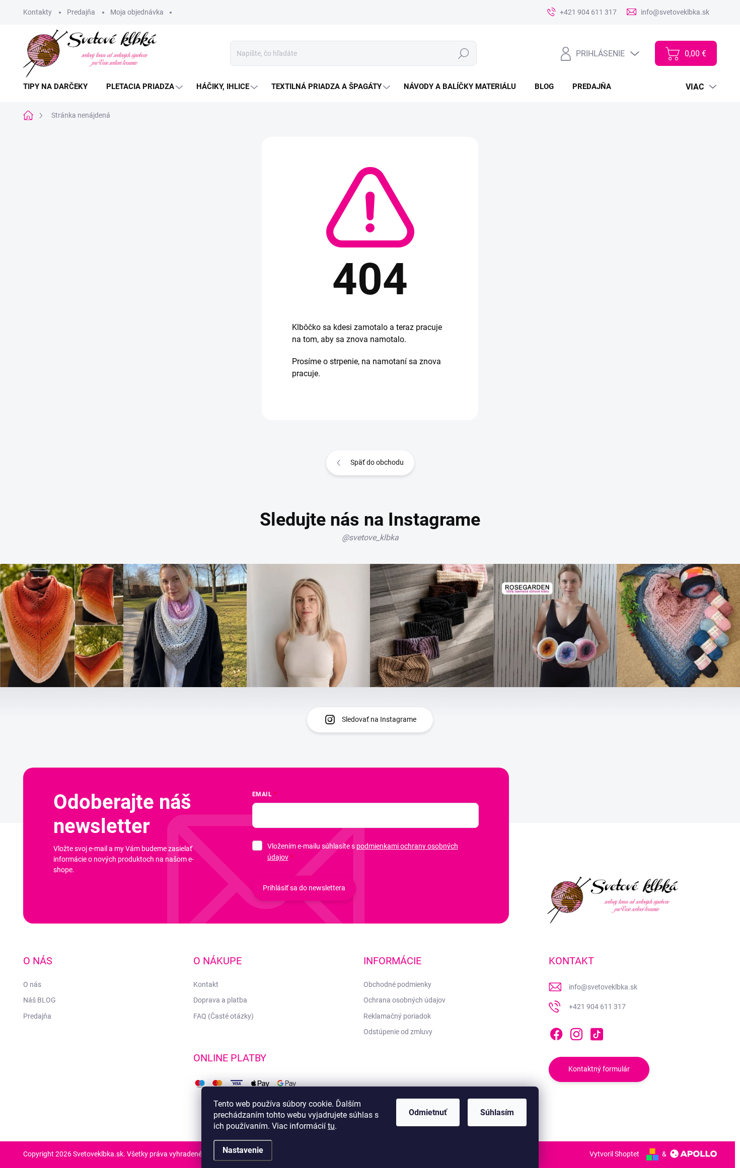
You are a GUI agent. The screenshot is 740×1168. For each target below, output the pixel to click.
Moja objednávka (137, 12)
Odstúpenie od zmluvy (397, 1032)
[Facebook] (556, 1032)
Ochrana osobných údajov (404, 1000)
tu (331, 1126)
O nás (32, 984)
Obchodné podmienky (397, 984)
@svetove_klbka (370, 537)
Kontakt (205, 984)
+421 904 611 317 (597, 1007)
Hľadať (464, 53)
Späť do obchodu (377, 462)
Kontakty (37, 12)
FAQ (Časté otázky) (223, 1016)
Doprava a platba (220, 1000)
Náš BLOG (39, 1000)
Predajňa (81, 12)
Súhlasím (497, 1112)
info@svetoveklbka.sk (603, 987)
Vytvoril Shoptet (614, 1154)
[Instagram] (576, 1032)
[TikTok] (596, 1032)
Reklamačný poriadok (397, 1016)
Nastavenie (243, 1150)
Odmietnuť (428, 1112)
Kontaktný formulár (599, 1069)
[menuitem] (59, 87)
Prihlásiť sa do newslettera (304, 888)
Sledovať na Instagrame (379, 719)
